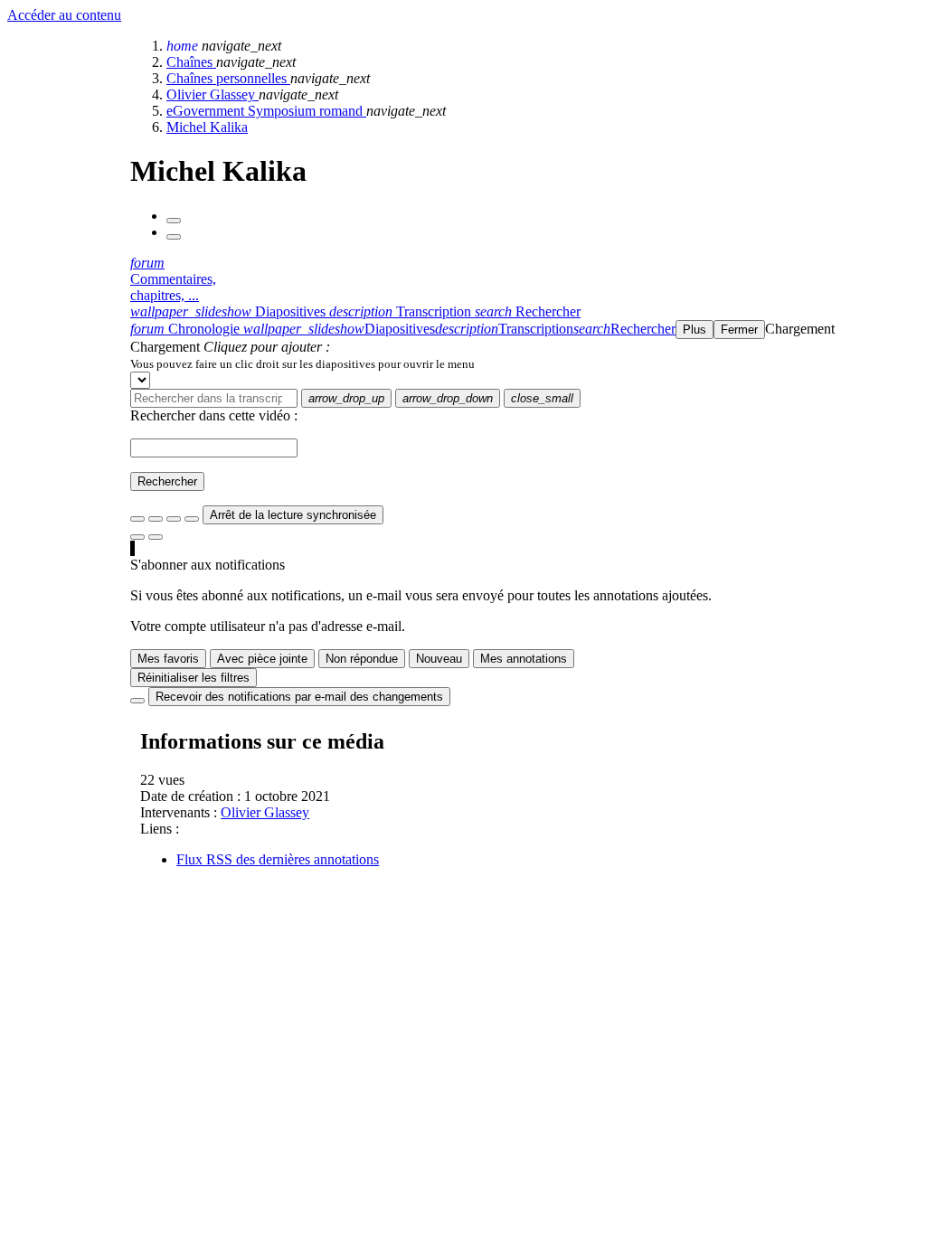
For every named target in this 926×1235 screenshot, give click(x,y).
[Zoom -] (173, 519)
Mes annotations (523, 658)
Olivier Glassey (212, 94)
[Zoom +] (191, 519)
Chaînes (191, 62)
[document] (524, 363)
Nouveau (439, 658)
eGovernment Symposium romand (266, 110)
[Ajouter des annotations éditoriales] (155, 537)
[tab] (229, 311)
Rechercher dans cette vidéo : (214, 415)
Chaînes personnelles (228, 78)
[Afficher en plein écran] (137, 519)
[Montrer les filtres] (155, 519)
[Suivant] (173, 237)
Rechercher (167, 481)
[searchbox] (214, 398)
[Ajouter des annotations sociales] (137, 537)
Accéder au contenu (64, 15)
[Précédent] (173, 220)
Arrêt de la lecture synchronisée (293, 515)
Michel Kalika (207, 127)
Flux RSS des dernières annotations (277, 859)
